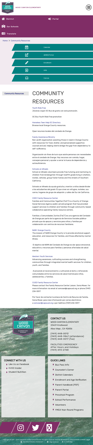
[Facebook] (7, 433)
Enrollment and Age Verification (70, 379)
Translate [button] (11, 34)
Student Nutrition (17, 372)
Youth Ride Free (39, 108)
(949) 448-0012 (60, 333)
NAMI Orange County (41, 230)
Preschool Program (64, 394)
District (10, 19)
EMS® (83, 439)
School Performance (65, 399)
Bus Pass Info (62, 364)
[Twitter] (36, 433)
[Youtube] (51, 433)
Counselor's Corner (64, 369)
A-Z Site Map (68, 442)
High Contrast (54, 442)
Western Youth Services (42, 256)
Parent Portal (62, 389)
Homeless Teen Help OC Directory (46, 122)
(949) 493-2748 (60, 350)
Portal (56, 19)
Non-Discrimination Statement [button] (33, 442)
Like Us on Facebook (19, 364)
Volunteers (60, 404)
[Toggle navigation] (88, 7)
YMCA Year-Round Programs (69, 409)
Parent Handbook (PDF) (67, 384)
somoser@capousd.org (43, 303)
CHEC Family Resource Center (45, 198)
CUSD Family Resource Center (45, 282)
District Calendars (64, 374)
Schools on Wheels (40, 169)
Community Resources (20, 41)
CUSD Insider (15, 368)
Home (5, 41)
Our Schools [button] (13, 27)
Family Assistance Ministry (43, 137)
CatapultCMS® (74, 439)
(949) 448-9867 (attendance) (67, 336)
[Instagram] (22, 433)
